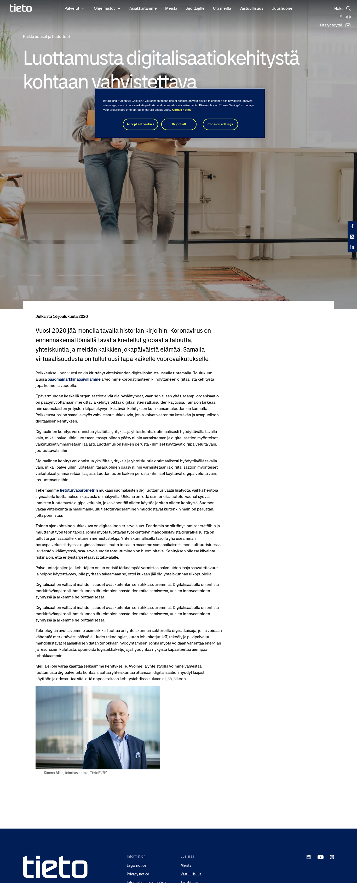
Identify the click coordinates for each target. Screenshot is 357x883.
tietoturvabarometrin (79, 490)
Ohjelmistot (104, 8)
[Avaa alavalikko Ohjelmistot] (119, 8)
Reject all (179, 124)
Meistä (171, 8)
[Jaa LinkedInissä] (352, 247)
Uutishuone (282, 8)
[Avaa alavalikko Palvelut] (83, 8)
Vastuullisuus (251, 8)
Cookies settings (220, 124)
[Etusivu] (21, 8)
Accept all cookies (140, 124)
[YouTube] (321, 857)
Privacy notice (138, 874)
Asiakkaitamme (143, 8)
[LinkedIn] (309, 857)
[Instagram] (332, 857)
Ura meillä (222, 8)
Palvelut (72, 8)
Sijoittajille (195, 8)
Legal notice (136, 865)
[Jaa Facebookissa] (352, 226)
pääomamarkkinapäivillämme (74, 379)
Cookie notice (181, 109)
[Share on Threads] (352, 236)
